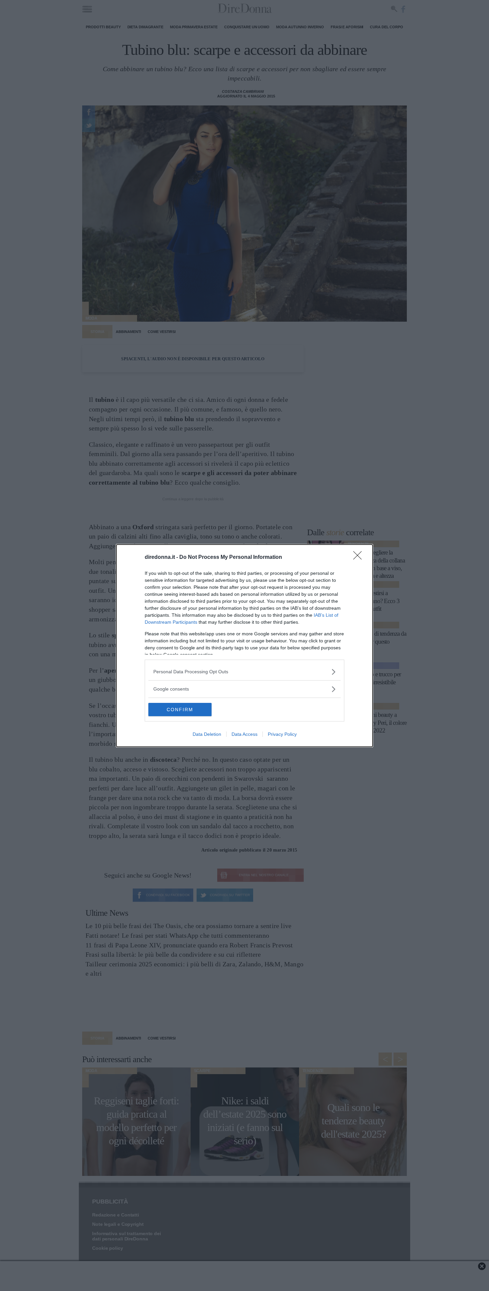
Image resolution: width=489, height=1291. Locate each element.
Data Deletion (207, 734)
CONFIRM (180, 709)
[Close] (359, 557)
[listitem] (244, 671)
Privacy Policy (282, 734)
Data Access (244, 734)
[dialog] (244, 646)
